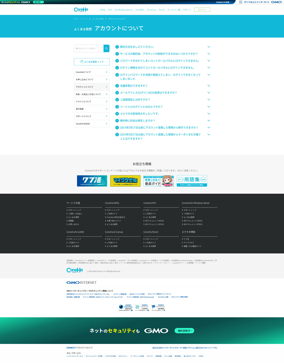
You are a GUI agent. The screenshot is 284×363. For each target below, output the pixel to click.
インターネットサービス (75, 356)
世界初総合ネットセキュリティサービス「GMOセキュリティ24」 (88, 294)
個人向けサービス (190, 356)
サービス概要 (200, 263)
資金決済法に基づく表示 (109, 263)
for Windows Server (124, 9)
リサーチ (150, 356)
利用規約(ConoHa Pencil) (204, 260)
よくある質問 (98, 18)
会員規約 (70, 260)
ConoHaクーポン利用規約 (127, 260)
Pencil (162, 9)
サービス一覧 (174, 9)
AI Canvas (151, 9)
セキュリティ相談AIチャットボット (159, 294)
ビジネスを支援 (110, 356)
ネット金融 (168, 356)
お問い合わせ (147, 263)
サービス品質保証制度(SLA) (130, 263)
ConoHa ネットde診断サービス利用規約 (154, 260)
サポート (187, 9)
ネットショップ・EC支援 (94, 356)
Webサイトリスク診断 (137, 294)
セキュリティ (123, 356)
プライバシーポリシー (162, 263)
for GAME (140, 9)
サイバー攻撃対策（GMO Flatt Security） (141, 297)
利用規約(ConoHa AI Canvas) (181, 260)
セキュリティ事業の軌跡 (179, 297)
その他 (201, 356)
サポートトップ (80, 18)
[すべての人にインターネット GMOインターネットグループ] (263, 2)
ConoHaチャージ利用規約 (106, 260)
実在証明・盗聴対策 (73, 297)
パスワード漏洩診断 (120, 294)
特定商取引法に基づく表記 (88, 263)
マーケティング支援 (137, 356)
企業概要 (190, 263)
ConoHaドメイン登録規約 (85, 260)
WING (102, 9)
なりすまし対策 (163, 297)
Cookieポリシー (179, 263)
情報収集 (159, 356)
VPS (110, 9)
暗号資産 (178, 356)
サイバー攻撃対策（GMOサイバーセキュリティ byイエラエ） (103, 297)
